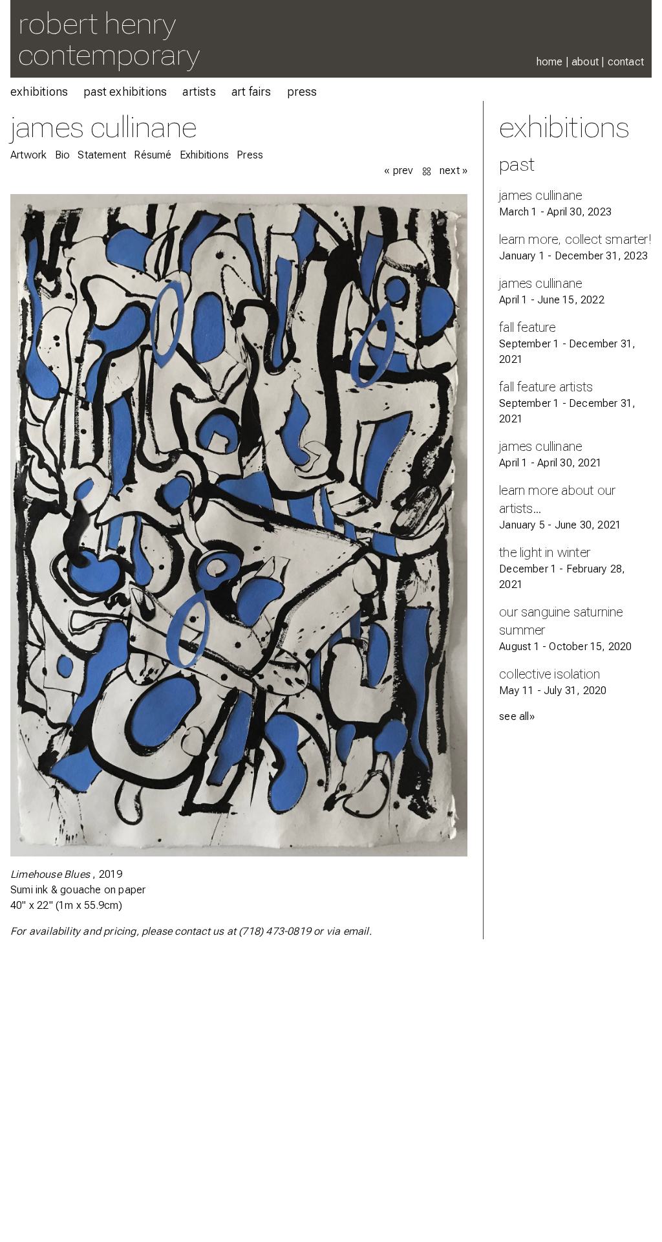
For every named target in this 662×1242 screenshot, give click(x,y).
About (585, 62)
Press (302, 91)
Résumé (152, 155)
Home (550, 62)
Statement (102, 155)
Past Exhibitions (125, 91)
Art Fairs (251, 91)
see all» (517, 716)
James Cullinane (103, 126)
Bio (62, 155)
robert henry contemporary (109, 38)
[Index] (428, 170)
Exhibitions (39, 91)
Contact (626, 62)
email (356, 931)
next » (453, 170)
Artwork (28, 155)
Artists (198, 91)
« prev (398, 170)
